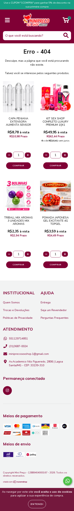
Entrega (46, 302)
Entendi (37, 504)
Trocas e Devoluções (16, 310)
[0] (66, 21)
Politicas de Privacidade (18, 318)
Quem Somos (11, 302)
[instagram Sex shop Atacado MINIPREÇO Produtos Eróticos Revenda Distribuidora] (7, 390)
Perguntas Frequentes (54, 318)
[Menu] (7, 20)
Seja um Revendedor (54, 310)
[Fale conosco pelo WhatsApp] (67, 481)
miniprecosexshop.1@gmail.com (29, 354)
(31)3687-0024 (18, 346)
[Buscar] (66, 35)
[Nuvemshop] (15, 482)
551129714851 (18, 338)
